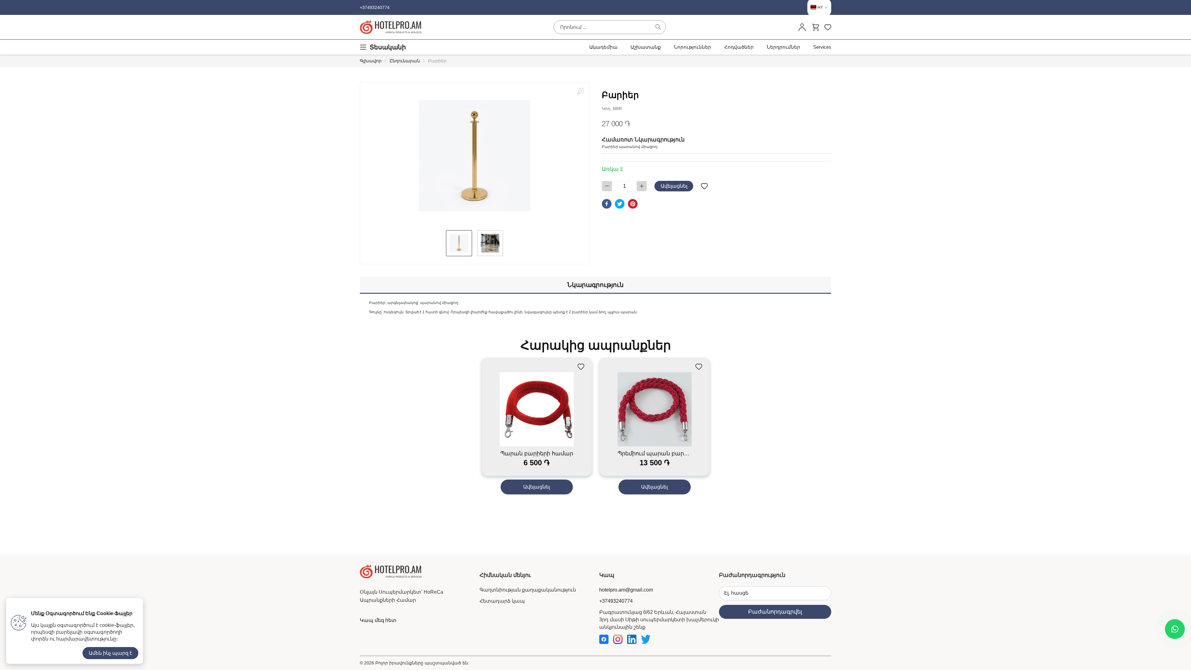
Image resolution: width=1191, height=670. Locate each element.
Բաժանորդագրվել (775, 612)
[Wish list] (704, 186)
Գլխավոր (370, 60)
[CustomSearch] (658, 27)
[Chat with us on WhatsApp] (1175, 629)
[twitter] (620, 204)
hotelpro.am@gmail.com (626, 589)
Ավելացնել (674, 186)
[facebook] (607, 204)
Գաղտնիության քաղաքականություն (528, 589)
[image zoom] (580, 91)
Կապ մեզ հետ (378, 620)
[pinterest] (633, 204)
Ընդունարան (405, 60)
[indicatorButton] (802, 27)
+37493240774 (375, 7)
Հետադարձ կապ (502, 601)
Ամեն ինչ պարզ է (110, 653)
